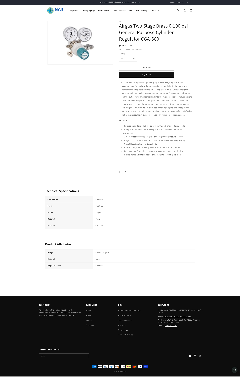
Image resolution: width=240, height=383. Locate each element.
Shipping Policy (125, 320)
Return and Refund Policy (129, 311)
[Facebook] (190, 356)
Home (88, 311)
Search (89, 320)
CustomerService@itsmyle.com (178, 317)
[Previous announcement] (93, 2)
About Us (122, 325)
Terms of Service (125, 335)
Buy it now (146, 74)
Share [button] (124, 172)
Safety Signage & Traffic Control (96, 10)
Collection (90, 325)
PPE (130, 10)
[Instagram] (195, 356)
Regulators (74, 10)
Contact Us (123, 330)
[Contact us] (235, 370)
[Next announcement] (146, 2)
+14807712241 (171, 326)
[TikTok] (200, 356)
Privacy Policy (124, 315)
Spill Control (119, 10)
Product (89, 315)
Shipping (122, 49)
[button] (74, 10)
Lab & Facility (141, 10)
